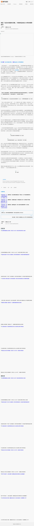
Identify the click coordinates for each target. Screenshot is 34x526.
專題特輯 (20, 4)
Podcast (14, 4)
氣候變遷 (15, 187)
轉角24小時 (8, 27)
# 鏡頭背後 (3, 191)
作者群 (26, 4)
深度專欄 (9, 4)
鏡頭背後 (4, 187)
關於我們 (31, 4)
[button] (26, 1)
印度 (8, 187)
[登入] (31, 1)
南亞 (11, 187)
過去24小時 (3, 4)
